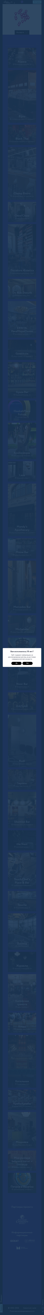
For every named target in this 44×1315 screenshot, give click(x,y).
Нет (27, 663)
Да (16, 663)
